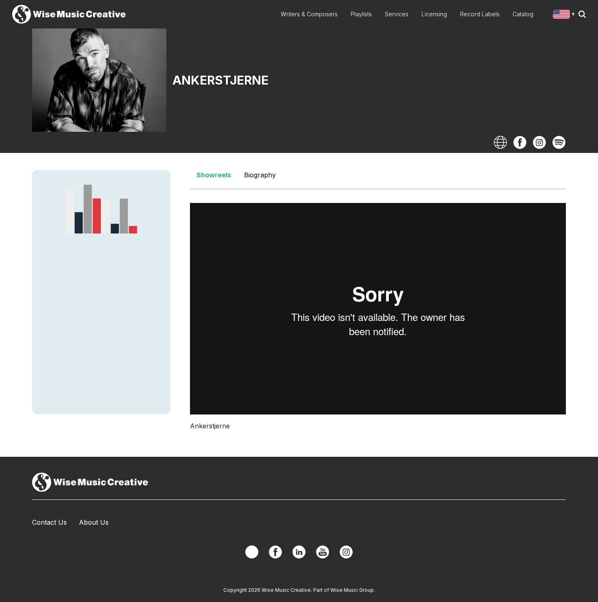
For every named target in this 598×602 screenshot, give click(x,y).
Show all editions (565, 15)
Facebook (519, 142)
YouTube (322, 551)
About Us (94, 522)
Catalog (523, 14)
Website (500, 142)
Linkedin (299, 551)
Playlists (361, 14)
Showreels (213, 175)
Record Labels (480, 14)
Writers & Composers (309, 14)
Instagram (539, 142)
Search (582, 14)
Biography (260, 175)
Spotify (558, 142)
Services (396, 14)
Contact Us (49, 522)
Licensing (434, 14)
